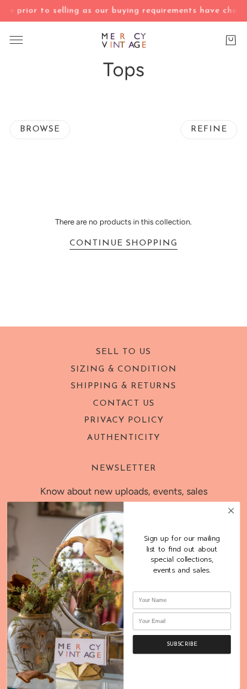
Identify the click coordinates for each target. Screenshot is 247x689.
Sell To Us (123, 352)
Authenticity (123, 437)
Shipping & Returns (123, 386)
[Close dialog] (231, 511)
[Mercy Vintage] (124, 40)
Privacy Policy (124, 420)
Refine (209, 129)
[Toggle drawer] (16, 40)
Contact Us (124, 403)
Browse (40, 129)
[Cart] (230, 39)
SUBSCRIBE (182, 644)
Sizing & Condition (124, 369)
